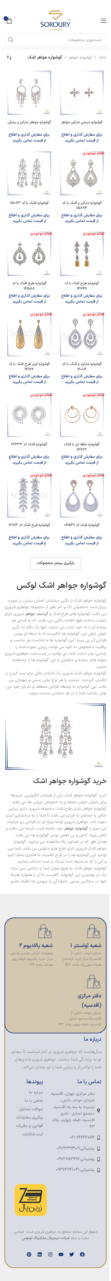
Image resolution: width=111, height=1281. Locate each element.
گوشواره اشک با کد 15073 (29, 203)
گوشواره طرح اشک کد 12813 (29, 525)
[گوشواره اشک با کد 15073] (29, 173)
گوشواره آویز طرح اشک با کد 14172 (29, 366)
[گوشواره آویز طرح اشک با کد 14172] (29, 334)
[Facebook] (82, 1254)
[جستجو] (10, 40)
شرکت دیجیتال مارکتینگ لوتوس (46, 1238)
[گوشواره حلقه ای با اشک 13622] (82, 415)
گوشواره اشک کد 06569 (81, 525)
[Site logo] (55, 20)
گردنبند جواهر (36, 614)
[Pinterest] (29, 1254)
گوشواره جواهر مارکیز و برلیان (29, 122)
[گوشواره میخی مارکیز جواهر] (82, 93)
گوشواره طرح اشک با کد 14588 (29, 285)
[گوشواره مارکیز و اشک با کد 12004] (82, 334)
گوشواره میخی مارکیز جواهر (81, 122)
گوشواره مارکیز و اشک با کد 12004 (82, 366)
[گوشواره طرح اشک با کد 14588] (29, 254)
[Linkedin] (39, 1254)
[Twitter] (71, 1254)
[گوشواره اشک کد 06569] (82, 495)
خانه (103, 57)
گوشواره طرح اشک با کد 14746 (82, 285)
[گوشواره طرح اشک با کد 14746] (82, 254)
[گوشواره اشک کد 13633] (29, 415)
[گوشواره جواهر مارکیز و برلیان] (29, 93)
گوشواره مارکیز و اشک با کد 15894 (82, 205)
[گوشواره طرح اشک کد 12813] (29, 495)
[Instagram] (50, 1254)
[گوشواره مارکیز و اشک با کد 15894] (82, 173)
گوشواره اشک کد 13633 (29, 444)
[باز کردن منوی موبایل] (104, 21)
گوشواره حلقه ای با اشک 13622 (81, 446)
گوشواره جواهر (80, 57)
